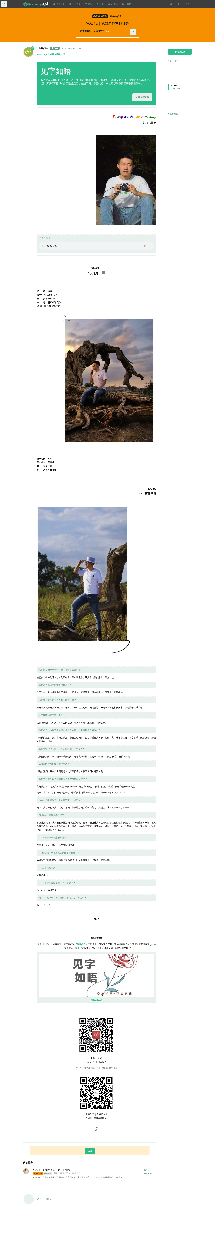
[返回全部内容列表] (4, 4)
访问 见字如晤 (142, 97)
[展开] (133, 32)
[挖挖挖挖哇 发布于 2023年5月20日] (26, 1171)
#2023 (40, 54)
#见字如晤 (60, 54)
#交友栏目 (49, 54)
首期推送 (81, 944)
